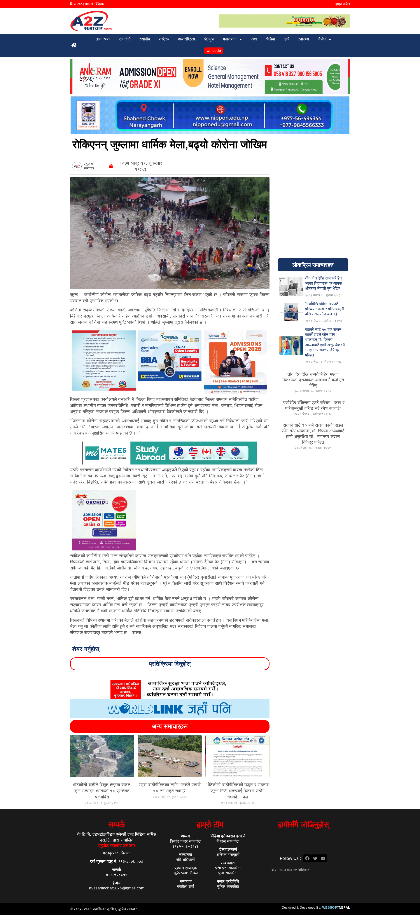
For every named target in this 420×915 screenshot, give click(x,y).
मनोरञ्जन (229, 39)
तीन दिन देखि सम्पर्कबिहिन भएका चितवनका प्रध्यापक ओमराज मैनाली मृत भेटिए (313, 380)
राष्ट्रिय (164, 39)
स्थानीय (144, 39)
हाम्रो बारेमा (342, 4)
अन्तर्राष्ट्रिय (186, 39)
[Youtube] (323, 858)
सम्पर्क (116, 824)
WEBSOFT (336, 907)
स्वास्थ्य (303, 39)
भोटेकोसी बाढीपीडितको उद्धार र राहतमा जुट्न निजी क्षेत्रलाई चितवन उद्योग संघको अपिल (237, 790)
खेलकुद (209, 39)
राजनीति (125, 39)
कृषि (286, 39)
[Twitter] (315, 858)
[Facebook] (307, 858)
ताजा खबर (103, 39)
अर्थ (254, 39)
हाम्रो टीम (210, 824)
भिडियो (270, 39)
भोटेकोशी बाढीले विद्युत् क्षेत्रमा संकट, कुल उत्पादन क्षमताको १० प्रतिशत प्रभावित (102, 790)
